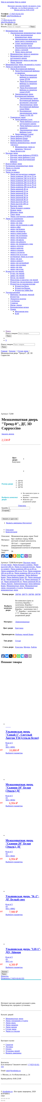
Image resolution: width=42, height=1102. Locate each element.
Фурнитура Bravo (22, 286)
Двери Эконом (16, 62)
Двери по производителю (16, 67)
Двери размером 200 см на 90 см (23, 183)
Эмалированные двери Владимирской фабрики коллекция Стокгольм (29, 100)
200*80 (31, 594)
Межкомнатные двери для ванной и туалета (23, 65)
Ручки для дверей (17, 273)
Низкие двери (15, 210)
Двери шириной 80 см (19, 197)
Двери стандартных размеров (22, 216)
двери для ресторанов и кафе (21, 225)
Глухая (18, 641)
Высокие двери (16, 206)
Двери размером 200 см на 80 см (23, 187)
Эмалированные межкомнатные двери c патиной (27, 49)
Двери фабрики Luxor (23, 119)
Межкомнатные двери (14, 31)
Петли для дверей (17, 278)
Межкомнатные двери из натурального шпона (20, 57)
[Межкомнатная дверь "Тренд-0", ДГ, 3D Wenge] (31, 459)
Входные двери (12, 153)
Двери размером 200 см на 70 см (23, 185)
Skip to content (20, 2)
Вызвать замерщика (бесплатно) (19, 523)
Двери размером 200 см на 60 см (23, 181)
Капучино (19, 628)
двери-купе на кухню (18, 254)
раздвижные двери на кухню (21, 257)
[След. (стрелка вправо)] (4, 1100)
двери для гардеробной (19, 263)
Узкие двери (15, 214)
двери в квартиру (17, 221)
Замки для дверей (17, 276)
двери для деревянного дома (21, 244)
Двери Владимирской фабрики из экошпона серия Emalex (28, 83)
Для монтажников (13, 292)
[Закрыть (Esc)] (2, 1098)
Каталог (12, 351)
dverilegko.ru (8, 1092)
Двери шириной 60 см (19, 193)
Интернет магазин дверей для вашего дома (24, 6)
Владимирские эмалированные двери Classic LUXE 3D (28, 113)
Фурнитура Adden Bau (24, 290)
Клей (17, 314)
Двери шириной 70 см (19, 195)
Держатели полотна (18, 299)
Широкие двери (16, 212)
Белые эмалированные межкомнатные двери (24, 36)
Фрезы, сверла (16, 305)
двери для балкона (17, 229)
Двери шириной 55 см (19, 191)
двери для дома (16, 223)
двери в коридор (16, 248)
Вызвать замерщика (13, 1053)
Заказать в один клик (10, 519)
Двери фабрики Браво (19, 138)
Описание (10, 530)
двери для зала (16, 259)
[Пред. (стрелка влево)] (2, 1100)
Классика (19, 647)
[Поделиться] (4, 1098)
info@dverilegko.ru (14, 16)
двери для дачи (16, 267)
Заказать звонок (8, 434)
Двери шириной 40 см (19, 189)
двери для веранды (17, 231)
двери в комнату (16, 261)
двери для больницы (18, 238)
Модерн (27, 647)
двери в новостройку (18, 233)
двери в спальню (17, 250)
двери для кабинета (18, 242)
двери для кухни (16, 269)
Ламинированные (22, 622)
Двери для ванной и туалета (17, 1021)
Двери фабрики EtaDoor (19, 141)
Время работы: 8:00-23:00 (24, 10)
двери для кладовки (18, 265)
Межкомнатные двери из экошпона (24, 54)
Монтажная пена (21, 311)
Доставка (9, 1047)
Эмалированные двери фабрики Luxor (29, 131)
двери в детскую (16, 246)
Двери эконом (11, 1027)
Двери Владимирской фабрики (22, 69)
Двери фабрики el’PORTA (20, 136)
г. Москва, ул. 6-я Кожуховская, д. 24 (24, 8)
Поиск (32, 27)
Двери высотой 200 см (19, 204)
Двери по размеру (13, 172)
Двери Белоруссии (17, 151)
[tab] (23, 530)
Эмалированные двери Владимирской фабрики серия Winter (29, 107)
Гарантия (9, 1045)
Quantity (5, 508)
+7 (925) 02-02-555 (16, 14)
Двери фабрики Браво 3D (17, 577)
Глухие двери (11, 170)
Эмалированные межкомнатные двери (25, 33)
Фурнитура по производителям (22, 284)
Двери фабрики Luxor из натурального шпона (29, 123)
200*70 (24, 594)
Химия (13, 309)
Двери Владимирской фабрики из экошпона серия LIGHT (28, 90)
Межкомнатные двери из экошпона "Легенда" (25, 148)
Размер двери (7, 484)
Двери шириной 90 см (19, 200)
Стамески (14, 303)
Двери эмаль (11, 1023)
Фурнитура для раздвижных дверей (24, 282)
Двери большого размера (20, 208)
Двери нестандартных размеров (23, 174)
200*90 (37, 594)
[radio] (20, 481)
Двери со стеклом (13, 168)
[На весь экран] (6, 1098)
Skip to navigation (7, 2)
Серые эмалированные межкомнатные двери (24, 44)
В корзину (5, 510)
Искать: (4, 27)
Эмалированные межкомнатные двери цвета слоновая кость (27, 40)
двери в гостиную (17, 252)
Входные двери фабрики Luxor (22, 157)
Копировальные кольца (19, 307)
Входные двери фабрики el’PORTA (24, 155)
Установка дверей (13, 1051)
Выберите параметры (14, 753)
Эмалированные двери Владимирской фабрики (24, 95)
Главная (4, 351)
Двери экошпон (12, 1025)
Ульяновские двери (18, 117)
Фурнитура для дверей (15, 271)
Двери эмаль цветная (23, 52)
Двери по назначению (14, 219)
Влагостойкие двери (14, 164)
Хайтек (34, 647)
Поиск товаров (12, 333)
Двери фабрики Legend (24, 134)
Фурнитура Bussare (22, 288)
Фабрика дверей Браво (24, 634)
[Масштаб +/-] (9, 1098)
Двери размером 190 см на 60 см (23, 178)
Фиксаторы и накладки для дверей (24, 280)
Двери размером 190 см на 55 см (23, 176)
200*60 (18, 594)
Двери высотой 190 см (19, 202)
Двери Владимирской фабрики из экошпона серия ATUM (28, 77)
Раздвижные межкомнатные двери (19, 166)
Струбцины (15, 301)
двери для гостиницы (18, 235)
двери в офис (15, 227)
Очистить (22, 506)
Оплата (8, 1049)
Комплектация (11, 532)
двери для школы (17, 240)
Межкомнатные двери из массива (23, 60)
